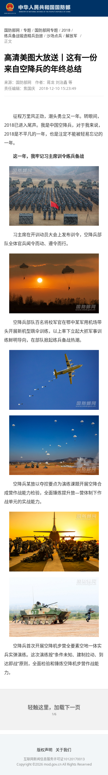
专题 (27, 30)
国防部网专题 (46, 30)
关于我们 (63, 749)
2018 (65, 30)
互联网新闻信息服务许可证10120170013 (54, 759)
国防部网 (12, 30)
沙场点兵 (54, 35)
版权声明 (44, 749)
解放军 (71, 35)
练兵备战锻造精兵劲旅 (23, 35)
